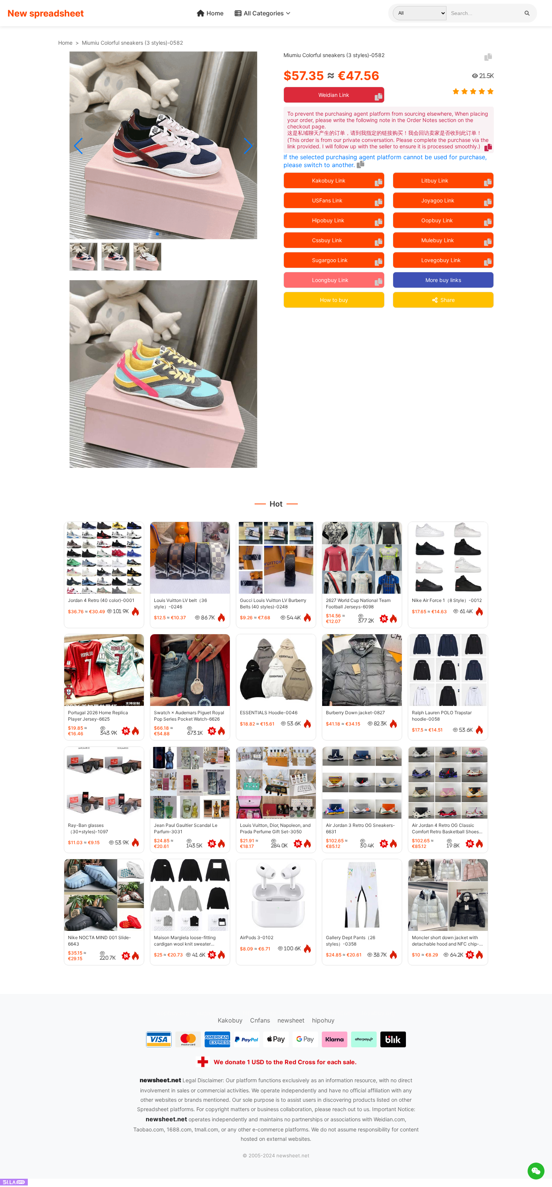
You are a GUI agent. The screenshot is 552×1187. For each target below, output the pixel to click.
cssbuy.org (299, 1013)
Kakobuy (230, 1020)
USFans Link (327, 200)
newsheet (291, 1020)
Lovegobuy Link (441, 260)
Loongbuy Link (330, 280)
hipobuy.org (259, 1013)
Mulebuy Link (437, 240)
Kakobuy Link (328, 180)
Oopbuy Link (437, 220)
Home (215, 13)
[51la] (14, 1183)
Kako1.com (337, 1013)
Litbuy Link (434, 180)
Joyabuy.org (377, 1013)
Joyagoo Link (437, 200)
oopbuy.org (173, 1013)
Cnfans (260, 1020)
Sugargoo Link (330, 260)
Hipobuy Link (328, 220)
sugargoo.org (216, 1013)
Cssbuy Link (327, 240)
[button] (78, 146)
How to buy (334, 300)
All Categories (264, 13)
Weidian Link (333, 95)
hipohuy (323, 1020)
